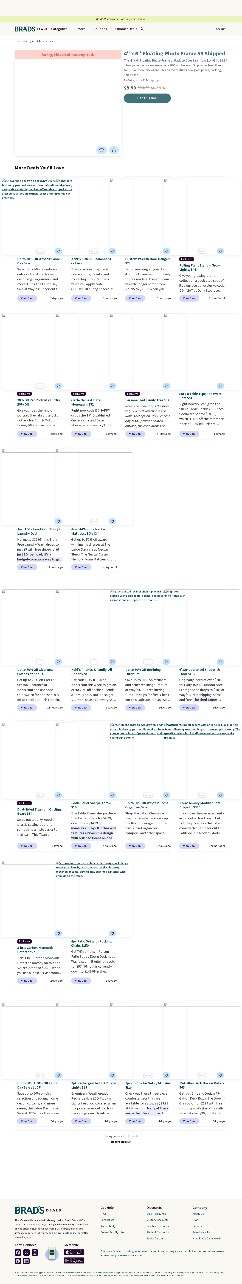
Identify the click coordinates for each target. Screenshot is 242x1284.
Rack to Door (183, 60)
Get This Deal (147, 98)
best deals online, (67, 1233)
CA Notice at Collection (129, 1255)
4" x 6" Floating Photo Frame (150, 60)
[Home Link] (32, 29)
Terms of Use (156, 1251)
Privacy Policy (174, 1251)
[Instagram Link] (35, 1252)
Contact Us (107, 1220)
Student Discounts (158, 1232)
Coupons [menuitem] (100, 29)
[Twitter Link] (26, 1252)
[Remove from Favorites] (101, 150)
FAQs (103, 1214)
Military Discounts (157, 1220)
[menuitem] (126, 29)
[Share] (114, 150)
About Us (198, 1214)
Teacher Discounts (158, 1226)
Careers (197, 1226)
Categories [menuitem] (59, 29)
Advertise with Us (203, 1232)
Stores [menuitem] (80, 29)
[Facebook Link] (18, 1252)
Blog (195, 1220)
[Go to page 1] (38, 251)
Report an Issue (121, 1142)
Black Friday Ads (156, 1214)
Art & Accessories (42, 41)
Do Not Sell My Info (112, 1232)
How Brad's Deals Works (207, 1238)
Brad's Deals (22, 41)
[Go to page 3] (42, 251)
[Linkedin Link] (26, 1261)
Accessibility (108, 1226)
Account (221, 29)
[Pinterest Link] (18, 1261)
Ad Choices (190, 1251)
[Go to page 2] (40, 251)
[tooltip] (101, 150)
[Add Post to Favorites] (58, 251)
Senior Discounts (157, 1238)
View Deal (27, 298)
